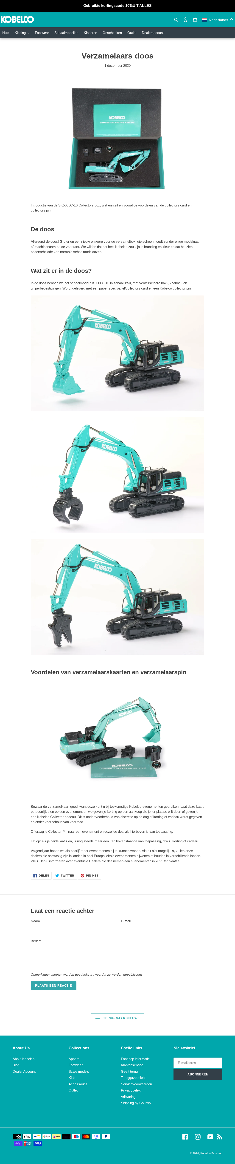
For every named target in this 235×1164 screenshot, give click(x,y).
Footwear (76, 1065)
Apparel (74, 1059)
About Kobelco (23, 1059)
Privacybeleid (131, 1090)
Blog (16, 1065)
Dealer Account (24, 1071)
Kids (72, 1078)
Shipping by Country (136, 1103)
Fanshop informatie (135, 1059)
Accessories (78, 1084)
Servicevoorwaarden (136, 1084)
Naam (35, 921)
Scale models (79, 1071)
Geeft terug (129, 1071)
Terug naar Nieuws (121, 1018)
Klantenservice (132, 1065)
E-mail (126, 921)
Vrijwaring (128, 1097)
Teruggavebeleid (133, 1078)
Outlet (73, 1090)
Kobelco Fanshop (211, 1153)
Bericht (36, 941)
